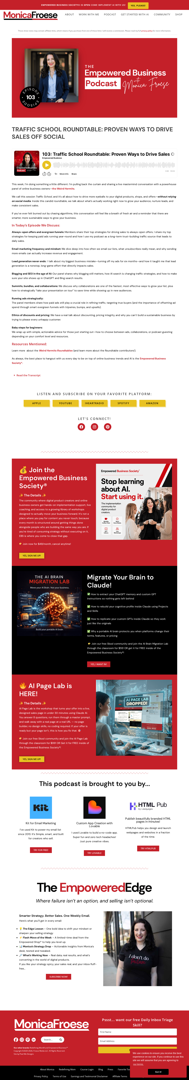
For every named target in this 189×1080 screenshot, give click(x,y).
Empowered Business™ (58, 1047)
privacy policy (146, 31)
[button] (94, 375)
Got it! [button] (158, 1072)
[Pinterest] (107, 427)
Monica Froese (30, 15)
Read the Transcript (28, 375)
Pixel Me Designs (27, 1054)
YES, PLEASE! (138, 5)
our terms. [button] (138, 1064)
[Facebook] (81, 427)
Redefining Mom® (37, 1047)
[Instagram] (94, 427)
